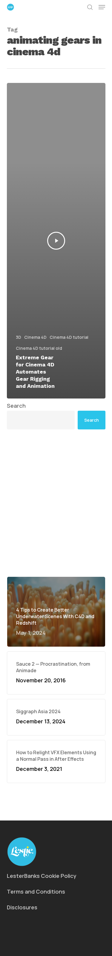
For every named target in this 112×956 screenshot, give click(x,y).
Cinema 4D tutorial (69, 337)
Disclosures (22, 907)
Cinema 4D (35, 337)
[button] (102, 7)
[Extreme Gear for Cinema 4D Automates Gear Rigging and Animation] (56, 241)
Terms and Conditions (36, 891)
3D (18, 337)
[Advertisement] (56, 503)
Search (16, 405)
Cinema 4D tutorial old (39, 348)
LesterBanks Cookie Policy (41, 875)
